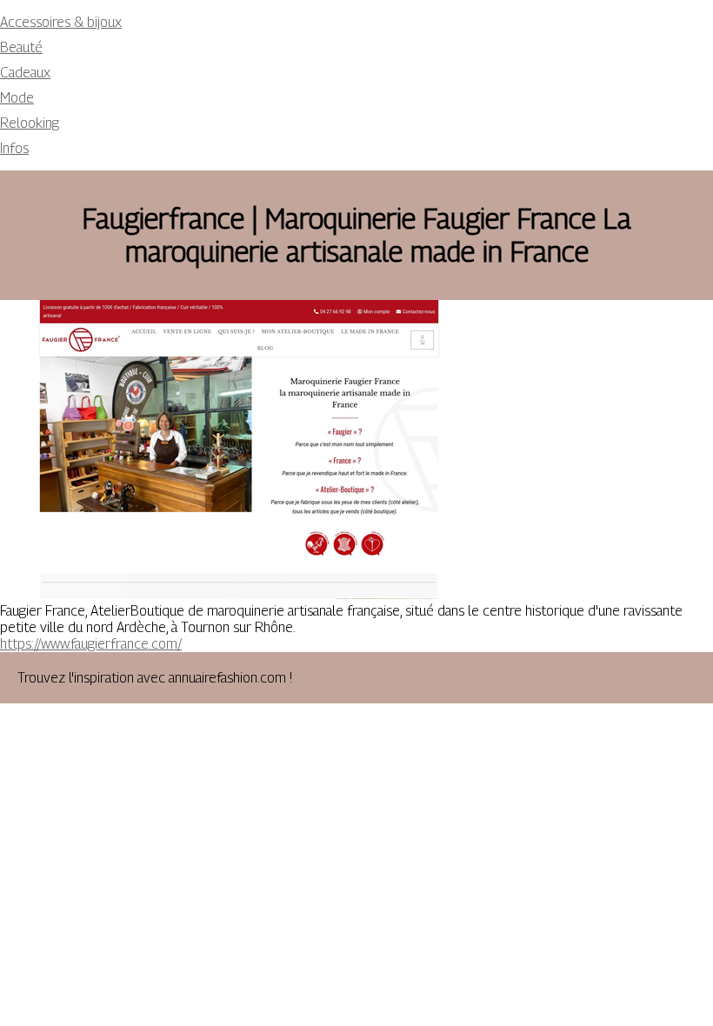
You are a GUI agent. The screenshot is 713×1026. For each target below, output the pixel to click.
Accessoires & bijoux (61, 22)
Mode (17, 98)
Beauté (21, 47)
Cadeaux (25, 72)
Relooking (29, 123)
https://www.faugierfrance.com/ (91, 644)
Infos (14, 148)
